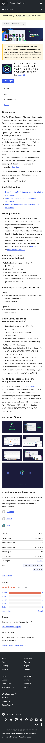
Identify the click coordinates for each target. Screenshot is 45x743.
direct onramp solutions (16, 250)
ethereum (35, 565)
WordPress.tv (8, 687)
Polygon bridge (36, 246)
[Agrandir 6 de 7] (40, 451)
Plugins (26, 666)
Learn (4, 676)
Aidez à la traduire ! (25, 17)
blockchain (27, 565)
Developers (6, 684)
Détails (7, 89)
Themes (27, 662)
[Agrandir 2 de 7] (40, 424)
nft (34, 570)
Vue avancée (7, 576)
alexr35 (9, 519)
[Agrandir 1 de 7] (19, 424)
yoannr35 (21, 75)
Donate (27, 684)
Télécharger (8, 81)
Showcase (28, 658)
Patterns (27, 669)
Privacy (5, 669)
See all (40, 611)
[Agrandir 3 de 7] (19, 437)
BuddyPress (8, 705)
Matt (5, 698)
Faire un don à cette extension (14, 645)
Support (7, 105)
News (4, 662)
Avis (5, 94)
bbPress (6, 701)
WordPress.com (9, 694)
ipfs (41, 565)
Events (26, 680)
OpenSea (15, 167)
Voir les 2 (40, 561)
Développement (10, 99)
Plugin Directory (7, 9)
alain (8, 526)
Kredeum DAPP (32, 386)
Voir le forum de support (11, 627)
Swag (27, 687)
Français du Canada (14, 714)
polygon (39, 570)
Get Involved (29, 676)
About (4, 658)
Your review (6, 611)
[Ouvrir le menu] (41, 3)
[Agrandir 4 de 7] (40, 437)
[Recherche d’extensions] (24, 24)
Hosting (5, 666)
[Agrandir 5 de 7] (19, 451)
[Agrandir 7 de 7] (40, 465)
